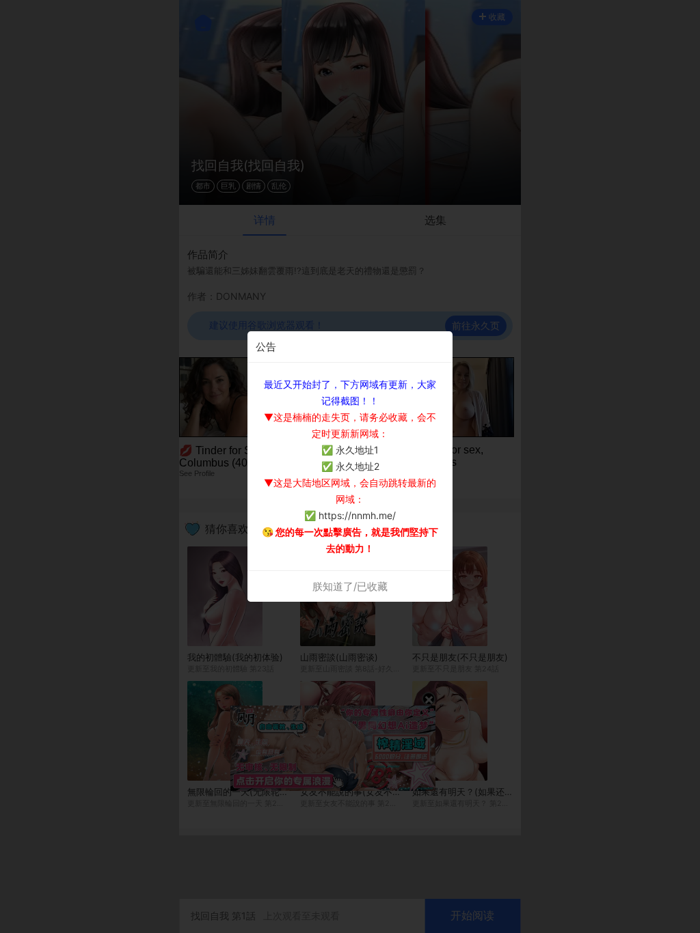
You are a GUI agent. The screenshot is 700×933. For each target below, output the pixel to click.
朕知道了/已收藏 (350, 586)
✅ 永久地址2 (350, 466)
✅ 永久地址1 (350, 450)
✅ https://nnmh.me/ (350, 515)
